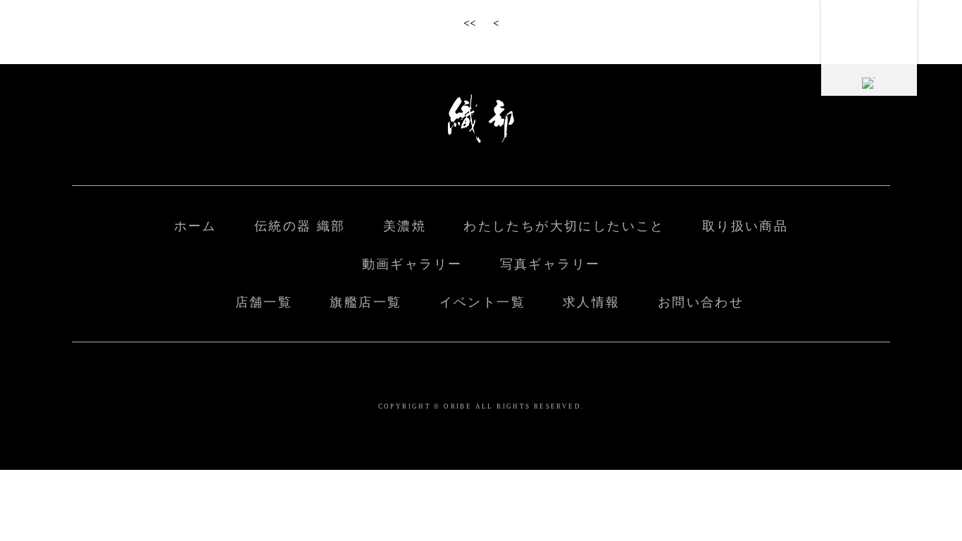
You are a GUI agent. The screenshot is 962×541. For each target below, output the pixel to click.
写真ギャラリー (550, 264)
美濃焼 (404, 226)
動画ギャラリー (412, 264)
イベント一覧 (482, 302)
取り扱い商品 (745, 226)
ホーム (195, 226)
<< (469, 21)
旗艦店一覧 (365, 302)
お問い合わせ (701, 302)
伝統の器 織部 (300, 226)
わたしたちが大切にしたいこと (563, 226)
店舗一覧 (264, 302)
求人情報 (591, 302)
